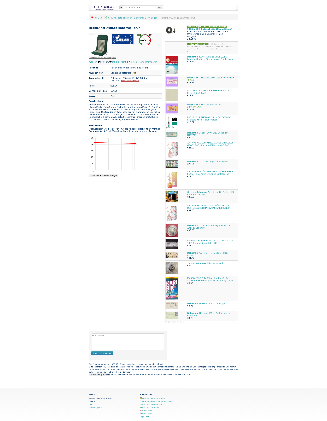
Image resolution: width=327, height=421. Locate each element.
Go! (159, 7)
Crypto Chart (144, 417)
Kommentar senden (103, 353)
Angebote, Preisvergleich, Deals (153, 398)
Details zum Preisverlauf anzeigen (103, 175)
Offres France (147, 413)
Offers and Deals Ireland (150, 407)
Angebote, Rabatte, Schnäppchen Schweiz (157, 401)
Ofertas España (147, 410)
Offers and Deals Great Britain (152, 404)
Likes (90, 404)
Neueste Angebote (95, 407)
